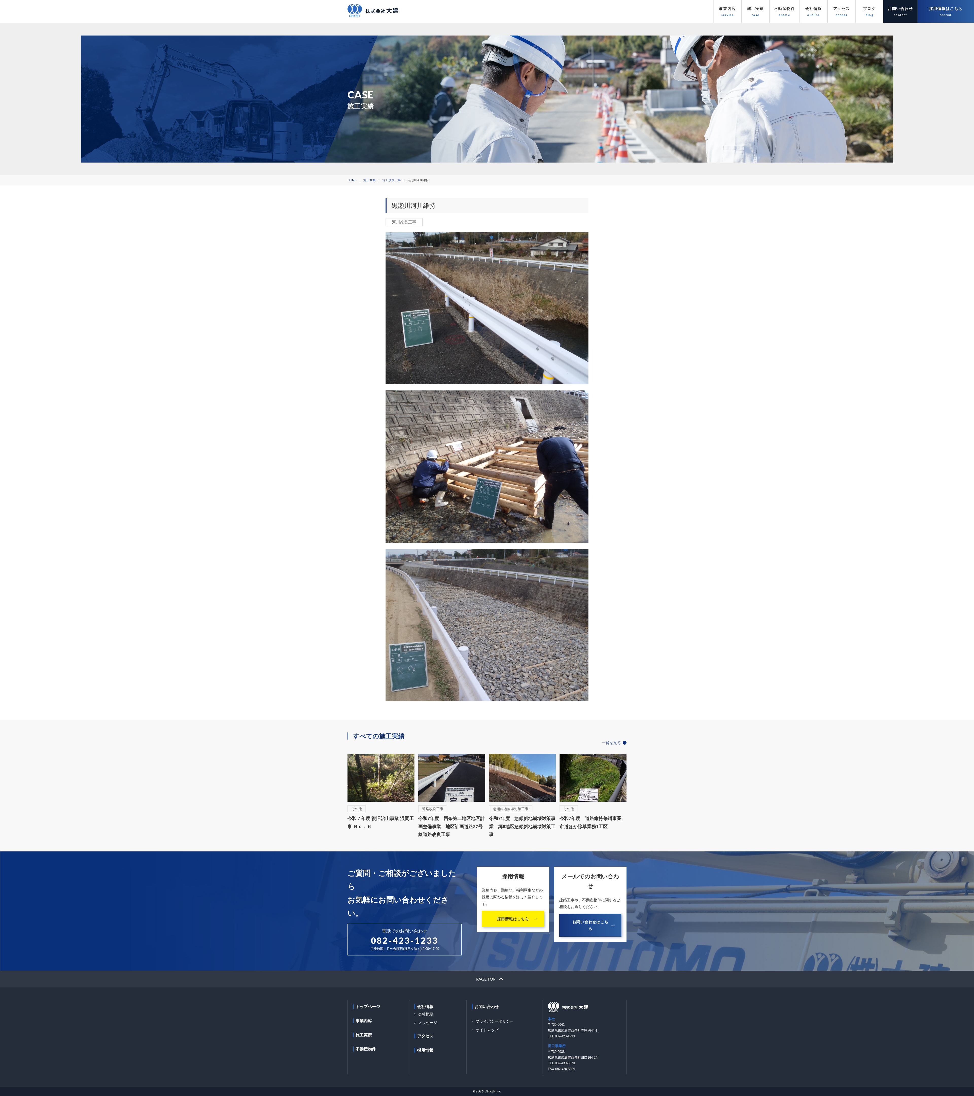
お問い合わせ (900, 8)
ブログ (869, 8)
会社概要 (425, 1014)
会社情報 (813, 8)
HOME (352, 180)
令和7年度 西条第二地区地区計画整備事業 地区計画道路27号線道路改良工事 (451, 826)
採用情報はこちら (946, 8)
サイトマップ (487, 1030)
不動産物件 (784, 8)
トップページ (368, 1006)
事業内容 (727, 8)
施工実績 (755, 8)
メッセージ (427, 1022)
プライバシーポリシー (495, 1021)
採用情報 (425, 1050)
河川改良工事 (391, 180)
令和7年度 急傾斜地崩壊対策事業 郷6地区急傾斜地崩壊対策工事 (522, 826)
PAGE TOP (486, 978)
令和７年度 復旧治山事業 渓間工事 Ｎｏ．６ (380, 822)
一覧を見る (611, 743)
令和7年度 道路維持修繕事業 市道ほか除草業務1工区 (593, 822)
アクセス (841, 8)
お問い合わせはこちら (590, 925)
